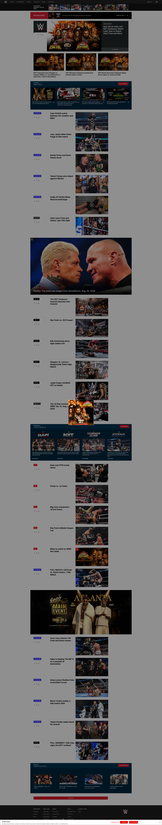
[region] (81, 822)
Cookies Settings (114, 822)
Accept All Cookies (133, 822)
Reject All (124, 822)
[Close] (160, 822)
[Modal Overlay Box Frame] (81, 412)
